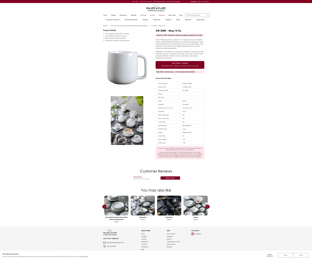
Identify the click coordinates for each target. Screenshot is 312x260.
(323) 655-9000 (205, 1)
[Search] (207, 15)
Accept (285, 255)
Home (105, 25)
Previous (104, 207)
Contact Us (194, 1)
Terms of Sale (171, 234)
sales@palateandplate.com (115, 242)
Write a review (170, 178)
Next (208, 207)
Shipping (169, 236)
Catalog (144, 236)
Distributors (144, 241)
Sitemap (169, 247)
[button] (113, 20)
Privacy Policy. (84, 256)
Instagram (198, 234)
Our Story (144, 244)
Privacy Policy (171, 244)
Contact (144, 239)
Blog (142, 249)
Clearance (144, 247)
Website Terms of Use (173, 241)
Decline (301, 255)
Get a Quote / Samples (180, 64)
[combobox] (197, 15)
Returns (169, 239)
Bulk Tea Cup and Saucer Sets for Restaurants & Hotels (129, 25)
